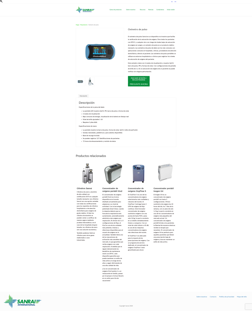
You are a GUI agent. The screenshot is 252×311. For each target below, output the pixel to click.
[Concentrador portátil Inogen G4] (164, 173)
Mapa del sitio (242, 297)
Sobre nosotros (130, 9)
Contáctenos (160, 9)
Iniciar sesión (171, 9)
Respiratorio (83, 25)
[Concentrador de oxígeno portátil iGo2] (113, 173)
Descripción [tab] (83, 96)
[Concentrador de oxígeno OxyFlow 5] (139, 173)
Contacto (213, 297)
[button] (121, 53)
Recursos (142, 9)
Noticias (150, 9)
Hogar (77, 25)
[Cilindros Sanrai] (87, 173)
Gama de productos (116, 9)
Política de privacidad (226, 297)
